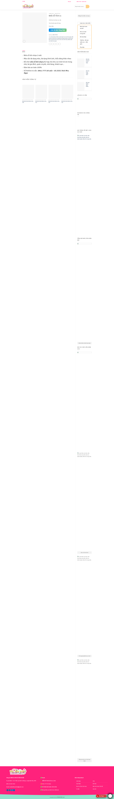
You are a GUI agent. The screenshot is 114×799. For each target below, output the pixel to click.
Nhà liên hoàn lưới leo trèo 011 (40, 102)
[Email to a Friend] (55, 44)
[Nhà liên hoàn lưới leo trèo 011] (41, 92)
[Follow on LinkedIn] (14, 790)
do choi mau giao (68, 36)
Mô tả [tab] (23, 51)
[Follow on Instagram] (10, 790)
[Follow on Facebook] (7, 790)
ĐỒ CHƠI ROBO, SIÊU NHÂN (87, 84)
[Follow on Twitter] (12, 790)
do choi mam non (62, 36)
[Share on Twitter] (52, 44)
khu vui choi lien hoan (53, 39)
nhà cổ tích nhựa (64, 39)
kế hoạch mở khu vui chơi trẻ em (67, 38)
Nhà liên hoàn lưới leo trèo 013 (53, 102)
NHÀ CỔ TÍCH (57, 13)
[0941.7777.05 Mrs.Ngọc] (91, 2)
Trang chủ (38, 6)
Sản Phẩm (49, 6)
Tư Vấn (68, 6)
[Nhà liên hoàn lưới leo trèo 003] (28, 92)
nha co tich (59, 39)
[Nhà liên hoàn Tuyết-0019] (81, 74)
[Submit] (87, 6)
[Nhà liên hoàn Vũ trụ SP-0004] (81, 63)
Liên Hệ (72, 6)
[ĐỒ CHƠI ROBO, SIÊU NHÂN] (81, 86)
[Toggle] (79, 26)
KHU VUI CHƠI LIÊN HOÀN (58, 6)
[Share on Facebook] (50, 44)
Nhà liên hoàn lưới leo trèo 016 (66, 102)
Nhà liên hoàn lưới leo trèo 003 (27, 102)
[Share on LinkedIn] (59, 44)
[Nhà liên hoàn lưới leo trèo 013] (54, 92)
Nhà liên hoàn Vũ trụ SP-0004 (87, 61)
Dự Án (65, 6)
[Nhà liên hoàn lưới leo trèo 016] (67, 92)
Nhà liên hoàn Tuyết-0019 (87, 72)
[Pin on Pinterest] (57, 44)
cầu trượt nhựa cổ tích (54, 36)
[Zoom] (24, 41)
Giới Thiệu (43, 6)
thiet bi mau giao (54, 41)
